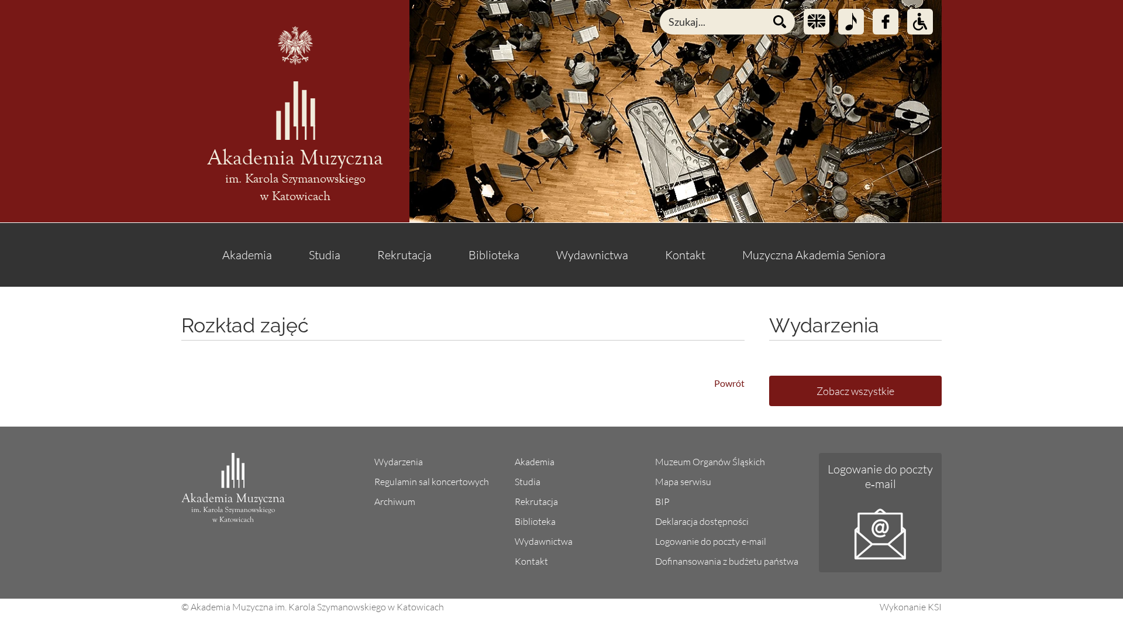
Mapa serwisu (683, 481)
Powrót (729, 383)
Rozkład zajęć (245, 325)
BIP (662, 501)
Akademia (247, 255)
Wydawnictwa (592, 255)
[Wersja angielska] (816, 22)
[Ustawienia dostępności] (920, 22)
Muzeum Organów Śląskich (710, 462)
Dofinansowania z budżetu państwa (726, 561)
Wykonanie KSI (911, 607)
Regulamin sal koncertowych (431, 481)
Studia (324, 255)
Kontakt (685, 255)
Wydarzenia (398, 462)
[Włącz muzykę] (851, 22)
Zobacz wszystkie (855, 390)
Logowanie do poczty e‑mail (880, 476)
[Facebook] (885, 22)
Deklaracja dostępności (702, 521)
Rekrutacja (404, 255)
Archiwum (394, 501)
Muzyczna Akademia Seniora (814, 255)
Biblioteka (494, 255)
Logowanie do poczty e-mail (710, 541)
